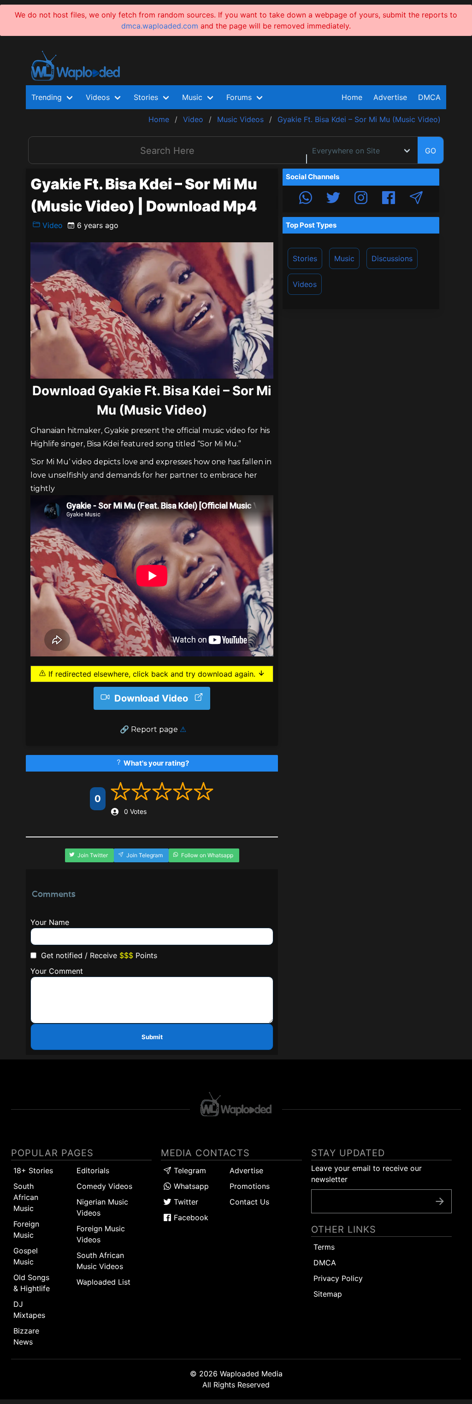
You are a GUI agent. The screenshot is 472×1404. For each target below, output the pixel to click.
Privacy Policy (338, 1278)
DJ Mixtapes (29, 1309)
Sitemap (327, 1294)
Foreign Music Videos (101, 1234)
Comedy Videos (104, 1186)
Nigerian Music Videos (102, 1207)
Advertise (246, 1170)
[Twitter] (333, 199)
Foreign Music (26, 1229)
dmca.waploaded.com (159, 25)
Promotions (250, 1186)
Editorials (93, 1170)
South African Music (25, 1197)
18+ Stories (33, 1170)
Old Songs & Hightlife (31, 1283)
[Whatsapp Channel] (305, 199)
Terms (324, 1247)
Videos (305, 284)
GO (430, 150)
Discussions (392, 258)
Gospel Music (25, 1256)
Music (344, 258)
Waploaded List (103, 1282)
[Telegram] (416, 199)
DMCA (429, 97)
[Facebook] (388, 199)
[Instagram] (361, 199)
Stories (305, 258)
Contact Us (249, 1201)
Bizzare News (26, 1336)
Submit (152, 1037)
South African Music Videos (100, 1261)
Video (51, 225)
